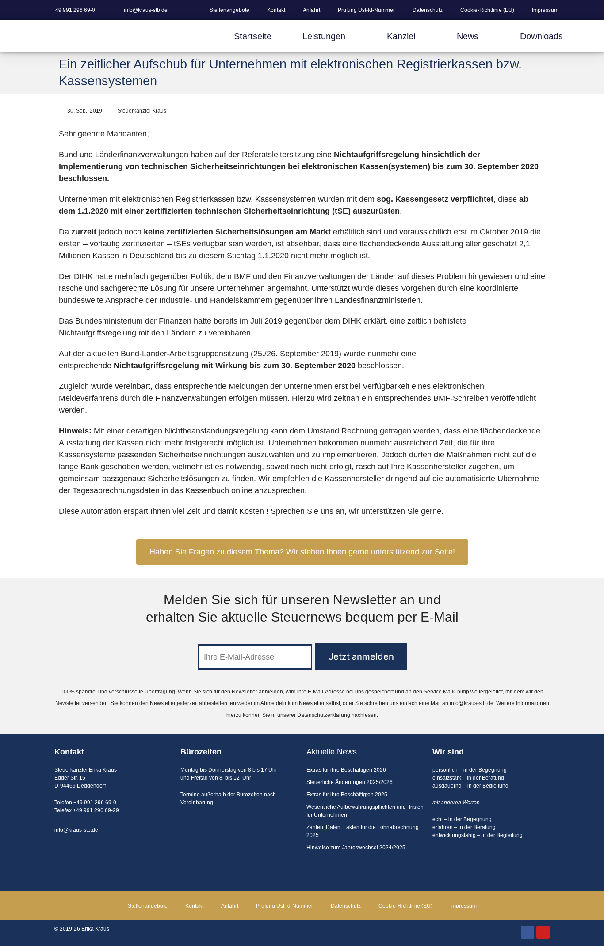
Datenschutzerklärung (323, 715)
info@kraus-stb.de (471, 703)
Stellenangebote (229, 10)
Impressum (545, 10)
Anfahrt (311, 10)
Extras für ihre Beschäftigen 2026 (346, 770)
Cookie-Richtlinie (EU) (487, 10)
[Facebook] (527, 932)
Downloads (541, 36)
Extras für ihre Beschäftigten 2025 (346, 794)
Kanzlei (401, 36)
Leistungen (323, 36)
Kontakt (276, 10)
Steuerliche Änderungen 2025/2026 (349, 782)
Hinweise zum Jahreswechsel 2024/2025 (355, 847)
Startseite (252, 36)
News (467, 36)
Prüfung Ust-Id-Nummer (366, 10)
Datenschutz (428, 10)
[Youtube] (543, 932)
